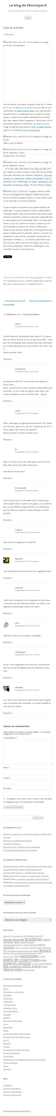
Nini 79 (48, 178)
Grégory (19, 529)
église (33, 970)
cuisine (17, 948)
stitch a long (31, 966)
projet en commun (17, 963)
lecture (45, 950)
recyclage (35, 964)
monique (7, 873)
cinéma (40, 944)
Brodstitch (7, 995)
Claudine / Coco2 (10, 1008)
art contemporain (16, 936)
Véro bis (38, 168)
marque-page (8, 953)
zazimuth (19, 587)
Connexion (7, 1085)
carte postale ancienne (12, 945)
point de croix (16, 959)
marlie (18, 410)
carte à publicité (29, 945)
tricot (44, 966)
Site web (7, 788)
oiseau (39, 953)
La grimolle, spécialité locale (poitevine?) (32, 879)
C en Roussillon (9, 1005)
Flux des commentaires (12, 1092)
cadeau (46, 939)
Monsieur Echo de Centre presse (16, 1037)
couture (8, 947)
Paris (17, 956)
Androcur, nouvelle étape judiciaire (17, 840)
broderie (33, 939)
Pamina (6, 1046)
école (9, 284)
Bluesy (6, 989)
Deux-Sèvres (25, 948)
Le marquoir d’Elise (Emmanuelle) (16, 1034)
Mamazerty (19, 178)
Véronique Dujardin (11, 866)
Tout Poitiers (8, 1056)
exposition (11, 951)
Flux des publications (12, 1088)
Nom (6, 767)
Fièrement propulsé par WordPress (17, 1111)
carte (17, 942)
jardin (36, 950)
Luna (5, 1024)
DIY (5, 950)
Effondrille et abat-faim (12, 1021)
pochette (41, 957)
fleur (30, 951)
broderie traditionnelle (34, 280)
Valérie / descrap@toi (35, 178)
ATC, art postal (36, 277)
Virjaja (5, 1066)
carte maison (27, 942)
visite (18, 969)
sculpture (15, 966)
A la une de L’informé (12, 844)
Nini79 (18, 323)
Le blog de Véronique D (28, 5)
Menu (28, 18)
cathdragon (20, 652)
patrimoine (29, 956)
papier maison (19, 284)
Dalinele (6, 1018)
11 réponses (8, 34)
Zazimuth (48, 175)
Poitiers (34, 960)
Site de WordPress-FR (12, 1095)
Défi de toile (17, 127)
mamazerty (20, 368)
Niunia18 (19, 558)
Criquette (7, 1014)
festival (25, 951)
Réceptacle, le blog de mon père (16, 1050)
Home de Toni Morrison (41, 300)
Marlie (48, 185)
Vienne (8, 969)
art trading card (14, 280)
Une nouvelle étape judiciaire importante (20, 850)
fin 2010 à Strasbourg (29, 130)
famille (19, 951)
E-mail (6, 778)
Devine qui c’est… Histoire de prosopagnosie (21, 847)
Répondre (7, 359)
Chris (17, 623)
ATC (22, 280)
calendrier (8, 942)
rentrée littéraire (45, 963)
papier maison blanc (26, 111)
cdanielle (19, 687)
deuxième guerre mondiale (40, 948)
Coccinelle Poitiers (10, 1011)
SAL (6, 966)
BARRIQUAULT (9, 876)
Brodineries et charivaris (13, 992)
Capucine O (8, 178)
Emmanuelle (20, 488)
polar (43, 960)
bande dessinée (13, 939)
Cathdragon (43, 181)
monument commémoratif (25, 953)
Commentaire (10, 738)
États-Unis (26, 970)
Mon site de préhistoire (12, 985)
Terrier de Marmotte (11, 1053)
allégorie (6, 936)
